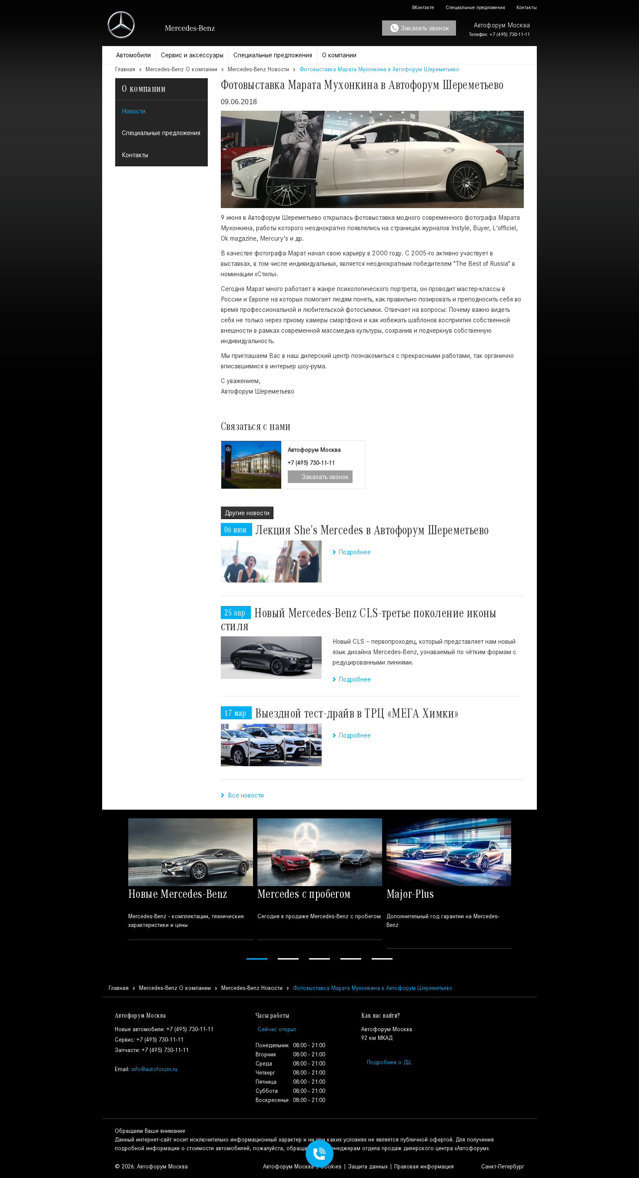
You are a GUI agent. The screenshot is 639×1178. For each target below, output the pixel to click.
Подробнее (355, 552)
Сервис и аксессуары (192, 55)
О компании (339, 55)
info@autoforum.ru (154, 1069)
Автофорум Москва (288, 1166)
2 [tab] (288, 959)
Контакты (526, 7)
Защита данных (368, 1166)
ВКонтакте (422, 7)
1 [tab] (256, 959)
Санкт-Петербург (501, 1166)
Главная (125, 69)
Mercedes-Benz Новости (258, 69)
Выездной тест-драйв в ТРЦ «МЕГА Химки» (357, 713)
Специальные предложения (474, 7)
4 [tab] (350, 959)
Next (525, 890)
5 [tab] (382, 959)
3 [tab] (319, 959)
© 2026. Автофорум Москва (151, 1166)
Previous (113, 890)
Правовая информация (424, 1166)
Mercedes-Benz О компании (181, 69)
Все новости (244, 795)
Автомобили (133, 55)
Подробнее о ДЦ (389, 1062)
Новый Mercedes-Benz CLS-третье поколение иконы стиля (359, 619)
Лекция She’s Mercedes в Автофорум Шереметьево (372, 530)
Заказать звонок (425, 28)
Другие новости (247, 513)
